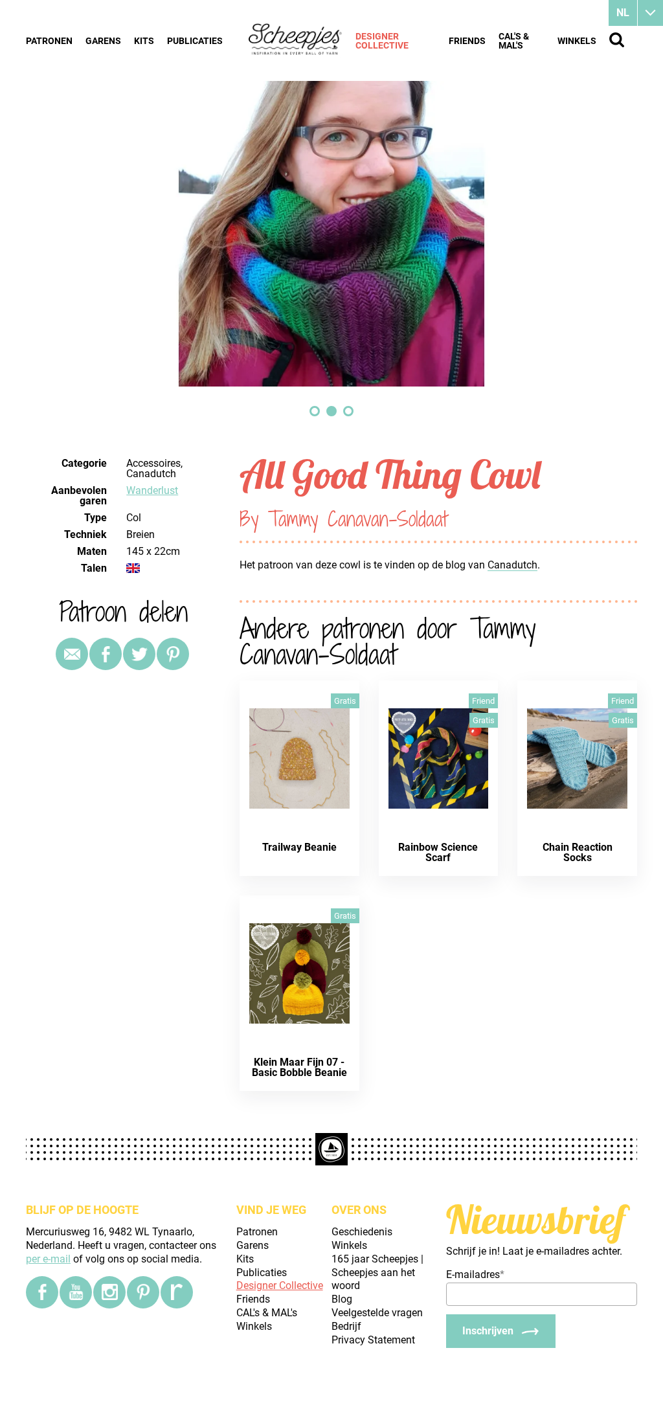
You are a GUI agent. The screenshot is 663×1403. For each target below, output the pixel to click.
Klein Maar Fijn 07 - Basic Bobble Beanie (299, 1067)
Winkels (576, 41)
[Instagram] (109, 1292)
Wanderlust (152, 490)
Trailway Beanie (299, 847)
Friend (483, 701)
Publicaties (195, 41)
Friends (467, 41)
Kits (144, 41)
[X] (139, 654)
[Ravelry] (177, 1292)
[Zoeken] (616, 39)
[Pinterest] (173, 654)
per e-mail (48, 1259)
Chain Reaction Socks (577, 852)
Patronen (49, 41)
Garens (103, 41)
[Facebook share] (105, 654)
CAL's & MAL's (514, 41)
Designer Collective (382, 41)
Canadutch (512, 565)
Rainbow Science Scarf (438, 852)
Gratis (345, 701)
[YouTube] (76, 1292)
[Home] (296, 40)
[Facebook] (42, 1292)
